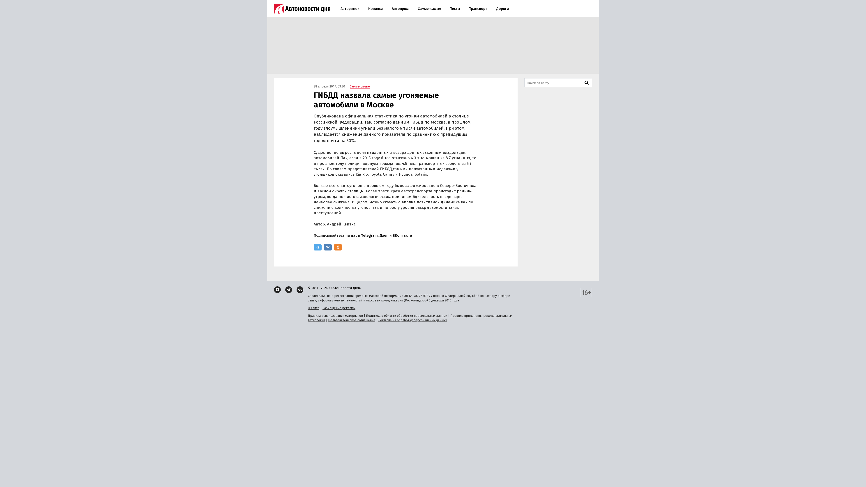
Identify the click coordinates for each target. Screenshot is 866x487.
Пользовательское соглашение (351, 320)
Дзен (384, 235)
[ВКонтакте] (328, 247)
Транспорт (478, 9)
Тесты (455, 9)
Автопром (400, 9)
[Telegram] (318, 247)
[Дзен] (277, 289)
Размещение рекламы (338, 308)
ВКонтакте (402, 235)
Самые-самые (429, 9)
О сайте (313, 308)
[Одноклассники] (338, 247)
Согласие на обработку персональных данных (412, 320)
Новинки (375, 9)
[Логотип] (302, 8)
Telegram (369, 235)
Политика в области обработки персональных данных (406, 316)
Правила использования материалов (335, 316)
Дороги (502, 9)
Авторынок (350, 9)
